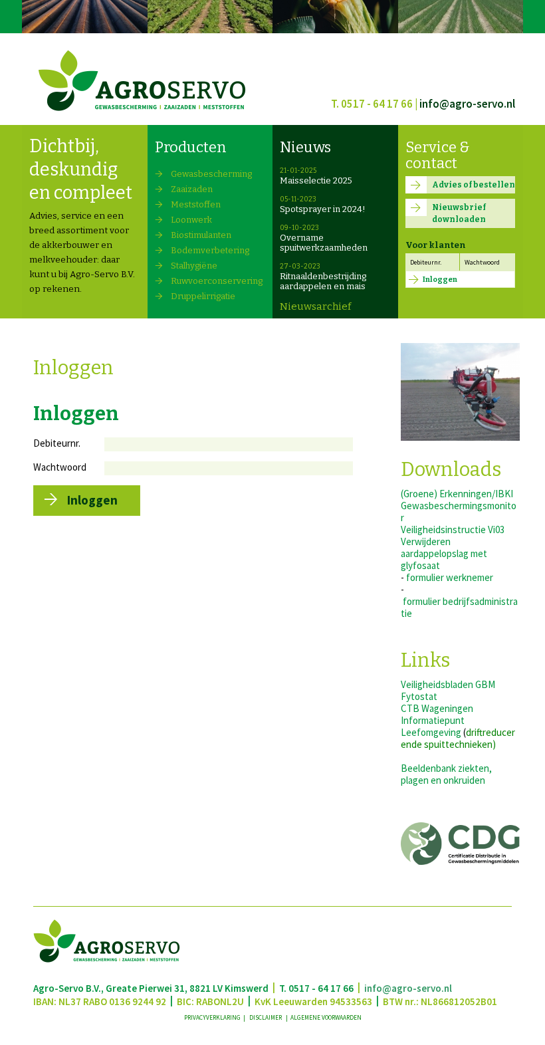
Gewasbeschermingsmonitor (458, 511)
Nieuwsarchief (315, 306)
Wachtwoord (482, 262)
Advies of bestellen (473, 184)
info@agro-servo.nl (467, 103)
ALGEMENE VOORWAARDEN (326, 1018)
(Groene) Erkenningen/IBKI (457, 493)
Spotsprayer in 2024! (323, 209)
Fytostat (419, 696)
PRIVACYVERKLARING (213, 1018)
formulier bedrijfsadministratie (459, 607)
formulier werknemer (449, 577)
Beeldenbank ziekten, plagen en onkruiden (446, 774)
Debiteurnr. (425, 262)
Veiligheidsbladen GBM (448, 684)
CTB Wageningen (437, 708)
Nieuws (305, 147)
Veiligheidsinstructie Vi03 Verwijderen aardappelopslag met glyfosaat (452, 547)
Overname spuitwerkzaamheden (324, 243)
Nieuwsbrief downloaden (459, 213)
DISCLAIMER (266, 1018)
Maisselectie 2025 (316, 180)
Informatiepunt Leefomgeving (433, 726)
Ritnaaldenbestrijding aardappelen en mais (323, 281)
